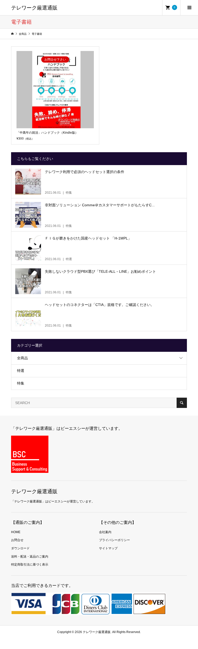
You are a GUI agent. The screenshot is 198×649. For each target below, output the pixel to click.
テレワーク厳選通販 (34, 7)
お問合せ (17, 540)
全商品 (22, 358)
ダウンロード (20, 548)
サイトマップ (108, 548)
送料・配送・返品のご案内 (29, 556)
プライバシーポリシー (114, 540)
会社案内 (105, 532)
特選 (20, 371)
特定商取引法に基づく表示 (29, 564)
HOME (15, 532)
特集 (20, 383)
